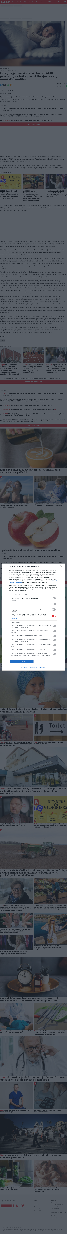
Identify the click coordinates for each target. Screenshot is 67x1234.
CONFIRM (22, 661)
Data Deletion (24, 667)
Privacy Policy (42, 667)
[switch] (54, 598)
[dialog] (33, 617)
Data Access (33, 667)
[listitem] (33, 595)
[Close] (61, 566)
